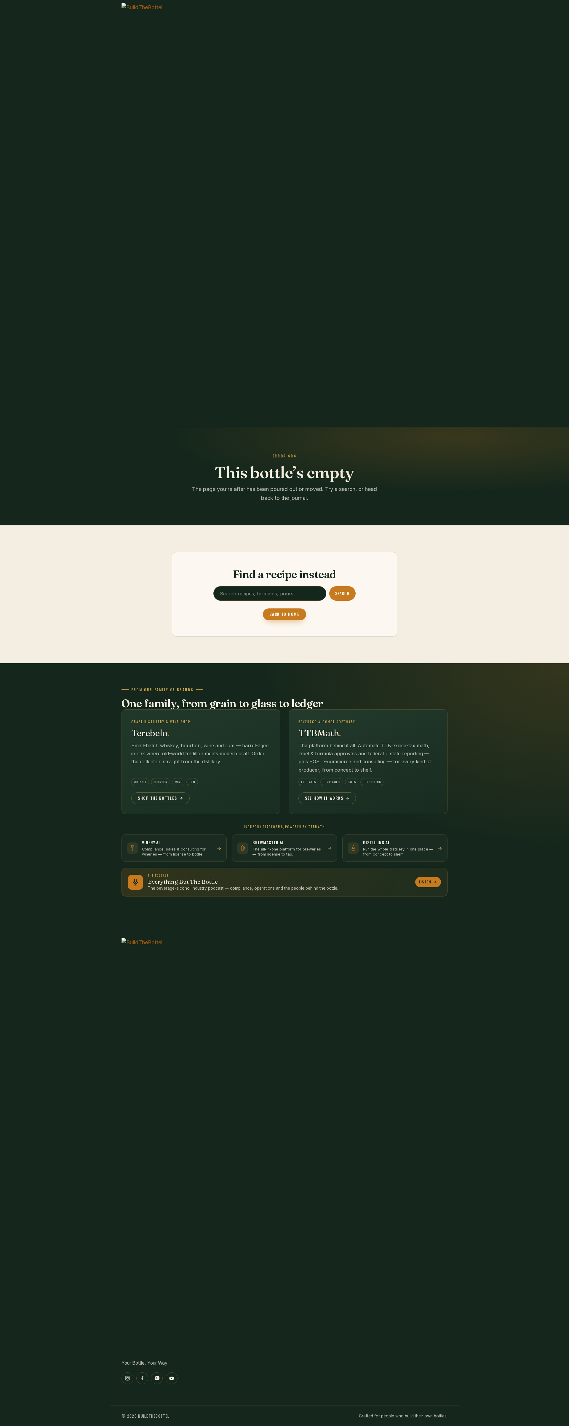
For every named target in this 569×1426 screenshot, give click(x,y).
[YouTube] (172, 1378)
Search (342, 593)
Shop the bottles (157, 798)
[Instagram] (127, 1378)
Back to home (284, 614)
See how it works (324, 798)
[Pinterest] (157, 1378)
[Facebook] (142, 1378)
